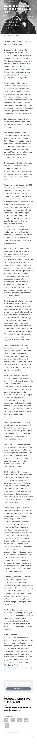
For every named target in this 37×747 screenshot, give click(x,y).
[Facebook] (6, 720)
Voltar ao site (10, 1)
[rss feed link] (7, 725)
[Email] (26, 720)
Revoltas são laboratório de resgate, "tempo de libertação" (18, 700)
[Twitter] (13, 720)
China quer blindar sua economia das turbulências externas (17, 709)
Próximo (6, 705)
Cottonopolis (10, 89)
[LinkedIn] (19, 720)
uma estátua (17, 69)
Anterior (6, 697)
